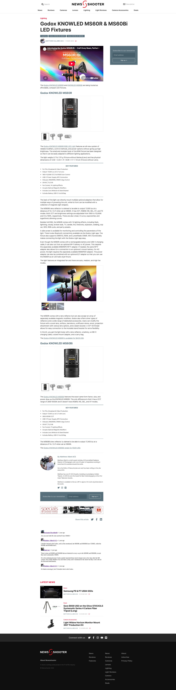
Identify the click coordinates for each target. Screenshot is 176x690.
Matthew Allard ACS (55, 41)
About (123, 653)
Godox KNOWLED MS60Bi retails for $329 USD (62, 448)
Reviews (51, 10)
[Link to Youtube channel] (102, 637)
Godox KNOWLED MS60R (57, 36)
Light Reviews (101, 10)
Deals (136, 10)
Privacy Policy (126, 661)
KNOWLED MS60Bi (75, 85)
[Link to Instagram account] (97, 637)
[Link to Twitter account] (89, 637)
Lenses (75, 10)
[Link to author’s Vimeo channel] (65, 487)
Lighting (87, 10)
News (40, 10)
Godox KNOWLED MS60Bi (75, 36)
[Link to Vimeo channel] (106, 637)
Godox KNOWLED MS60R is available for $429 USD (64, 338)
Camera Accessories (120, 10)
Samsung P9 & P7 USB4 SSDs (78, 591)
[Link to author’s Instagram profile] (62, 487)
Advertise (125, 657)
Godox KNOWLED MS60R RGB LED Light (60, 146)
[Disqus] (71, 552)
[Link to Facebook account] (93, 637)
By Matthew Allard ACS (67, 457)
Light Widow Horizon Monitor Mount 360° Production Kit (82, 623)
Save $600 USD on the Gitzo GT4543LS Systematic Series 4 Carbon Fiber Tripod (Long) (83, 608)
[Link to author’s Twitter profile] (59, 487)
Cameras (63, 10)
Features (92, 661)
